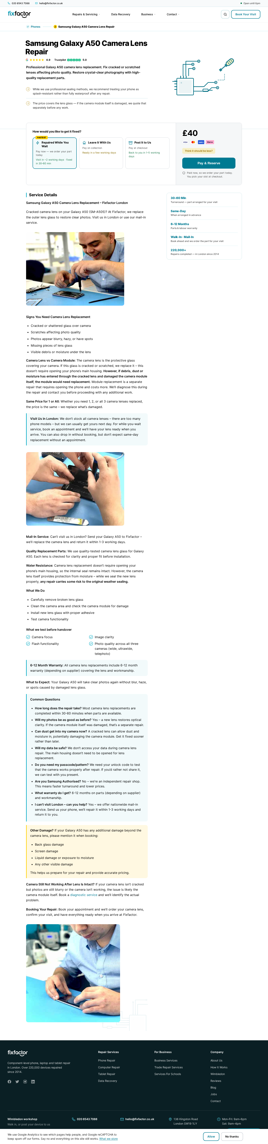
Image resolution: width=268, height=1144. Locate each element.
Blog (213, 1087)
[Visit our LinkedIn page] (32, 1081)
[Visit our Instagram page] (25, 1081)
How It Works (219, 1067)
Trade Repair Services (168, 1067)
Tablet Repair (106, 1074)
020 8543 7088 (87, 1119)
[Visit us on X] (17, 1081)
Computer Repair (109, 1067)
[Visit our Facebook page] (9, 1081)
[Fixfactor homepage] (19, 14)
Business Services (165, 1060)
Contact (216, 1101)
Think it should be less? (199, 150)
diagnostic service (83, 895)
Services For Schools (167, 1074)
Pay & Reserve (209, 163)
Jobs (214, 1094)
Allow (211, 1136)
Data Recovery (107, 1080)
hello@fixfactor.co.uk (139, 1119)
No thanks (232, 1136)
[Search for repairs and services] (225, 14)
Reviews (216, 1080)
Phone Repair (106, 1060)
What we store (108, 1138)
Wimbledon (218, 1074)
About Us (216, 1060)
